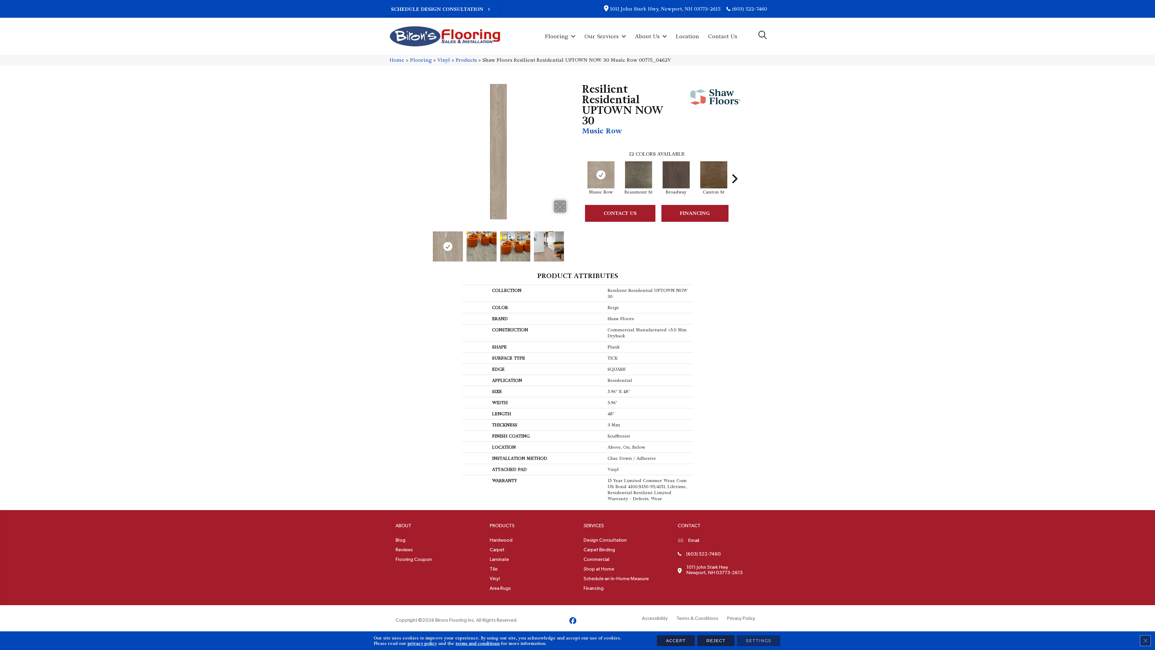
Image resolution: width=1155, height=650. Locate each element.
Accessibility (655, 618)
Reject (715, 640)
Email (693, 540)
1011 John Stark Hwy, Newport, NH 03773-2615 (665, 9)
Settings (758, 640)
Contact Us (620, 213)
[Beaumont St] (639, 175)
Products (466, 60)
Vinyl (443, 60)
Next (570, 243)
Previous (427, 243)
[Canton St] (714, 175)
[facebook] (572, 621)
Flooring (421, 60)
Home (397, 60)
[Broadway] (676, 175)
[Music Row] (601, 175)
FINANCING (695, 213)
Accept (676, 640)
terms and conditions (477, 643)
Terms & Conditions (697, 618)
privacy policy (422, 643)
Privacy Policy (741, 618)
